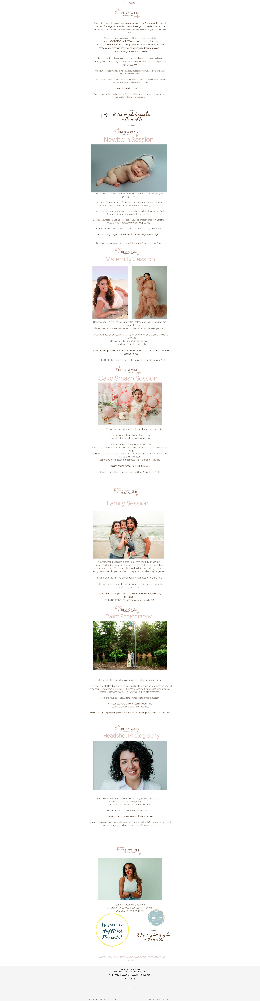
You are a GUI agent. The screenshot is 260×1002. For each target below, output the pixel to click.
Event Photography (160, 999)
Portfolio (104, 2)
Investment (98, 2)
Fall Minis (138, 2)
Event (144, 2)
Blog (111, 2)
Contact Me (166, 2)
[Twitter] (128, 979)
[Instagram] (134, 979)
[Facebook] (125, 979)
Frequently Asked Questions (154, 2)
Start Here (90, 2)
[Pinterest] (131, 979)
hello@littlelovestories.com (135, 975)
